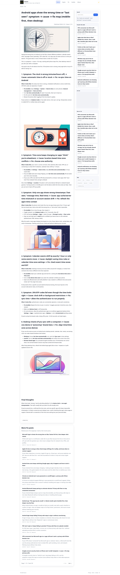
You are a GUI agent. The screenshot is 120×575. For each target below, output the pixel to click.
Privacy (89, 572)
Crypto (64, 2)
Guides (73, 2)
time (83, 180)
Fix (68, 2)
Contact (96, 572)
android (79, 180)
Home (58, 2)
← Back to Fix (25, 420)
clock (93, 180)
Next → (70, 563)
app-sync (85, 183)
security (90, 183)
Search (95, 14)
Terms (93, 572)
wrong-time (80, 183)
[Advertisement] (46, 114)
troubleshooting (81, 186)
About (79, 2)
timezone (88, 180)
